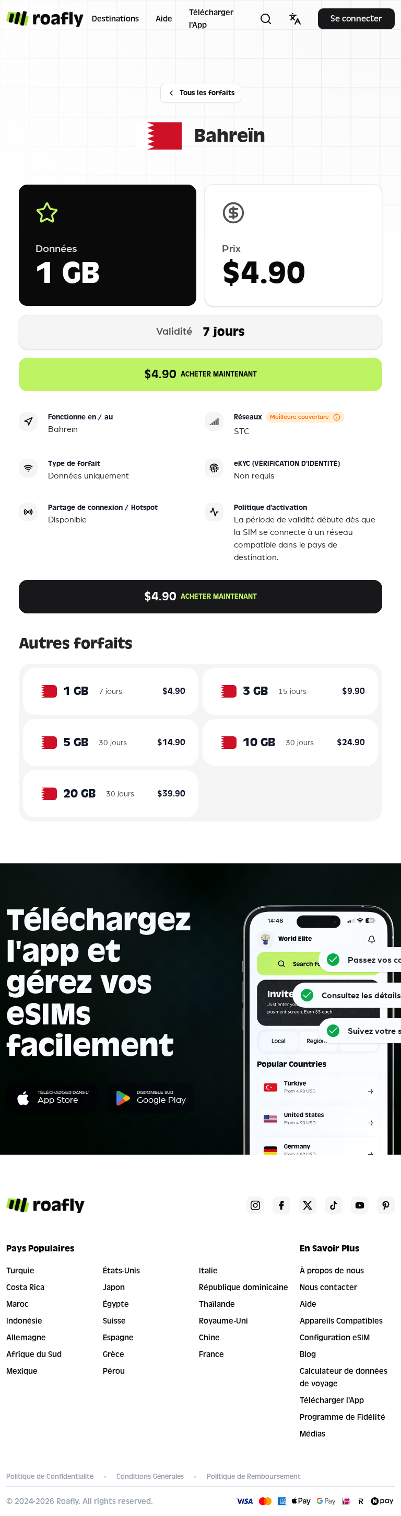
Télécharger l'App (211, 18)
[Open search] (266, 19)
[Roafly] (45, 19)
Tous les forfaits (207, 93)
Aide (164, 19)
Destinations (115, 19)
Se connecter (356, 18)
